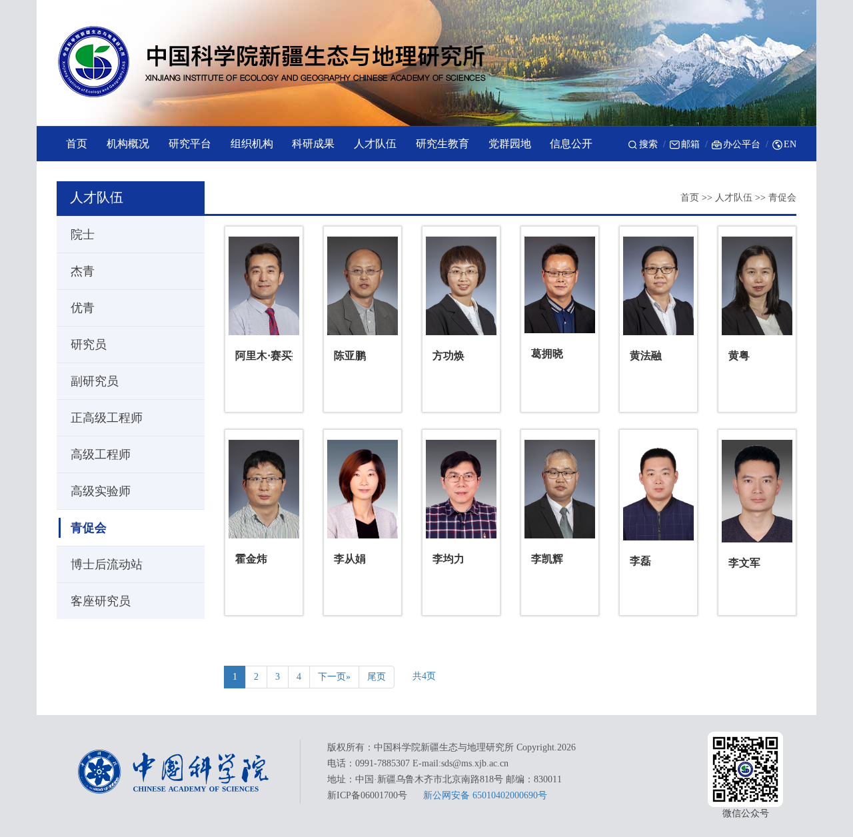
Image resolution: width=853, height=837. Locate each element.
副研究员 (95, 381)
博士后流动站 (107, 564)
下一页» (334, 677)
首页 (689, 198)
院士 (83, 234)
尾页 (376, 677)
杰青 (83, 271)
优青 (83, 308)
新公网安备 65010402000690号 (485, 795)
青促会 (782, 198)
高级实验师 (101, 491)
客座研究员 (101, 601)
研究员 (89, 344)
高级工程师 (101, 454)
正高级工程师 (107, 417)
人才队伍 (733, 198)
